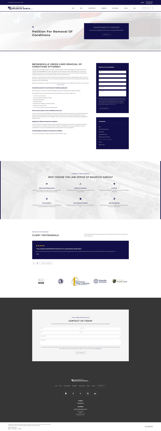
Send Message (104, 108)
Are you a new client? (102, 87)
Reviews (88, 385)
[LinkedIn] (95, 393)
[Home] (20, 8)
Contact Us (146, 8)
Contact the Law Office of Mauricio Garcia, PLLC (60, 83)
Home (56, 385)
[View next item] (37, 263)
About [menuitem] (81, 8)
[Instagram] (87, 393)
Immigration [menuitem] (103, 8)
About (60, 385)
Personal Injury (82, 385)
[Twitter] (80, 393)
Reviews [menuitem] (126, 8)
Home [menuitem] (73, 8)
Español (142, 2)
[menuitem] (112, 126)
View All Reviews (46, 263)
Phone (100, 79)
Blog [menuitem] (134, 8)
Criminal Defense (67, 385)
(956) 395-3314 (73, 83)
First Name (100, 71)
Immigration (74, 385)
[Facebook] (73, 393)
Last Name (100, 75)
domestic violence (77, 115)
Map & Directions (80, 415)
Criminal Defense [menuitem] (91, 8)
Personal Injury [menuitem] (115, 8)
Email (100, 83)
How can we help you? (102, 91)
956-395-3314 (149, 3)
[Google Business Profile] (66, 393)
